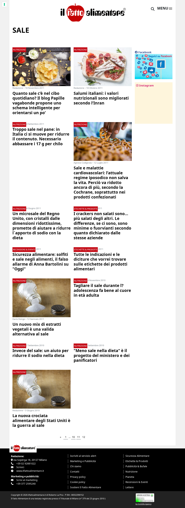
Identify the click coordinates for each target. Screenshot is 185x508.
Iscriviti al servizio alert (83, 456)
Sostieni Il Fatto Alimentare (85, 487)
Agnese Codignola (83, 162)
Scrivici (20, 467)
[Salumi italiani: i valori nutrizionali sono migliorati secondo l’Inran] (103, 66)
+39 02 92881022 (26, 463)
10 (73, 437)
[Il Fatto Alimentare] (92, 12)
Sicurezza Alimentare (137, 456)
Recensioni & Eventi (136, 482)
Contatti (74, 471)
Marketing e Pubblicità (83, 461)
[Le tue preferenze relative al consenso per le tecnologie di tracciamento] (4, 4)
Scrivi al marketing (27, 480)
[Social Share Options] (138, 120)
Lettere (129, 487)
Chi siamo (75, 466)
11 (78, 437)
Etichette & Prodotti (136, 461)
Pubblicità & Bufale (136, 466)
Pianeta (129, 477)
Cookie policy (77, 482)
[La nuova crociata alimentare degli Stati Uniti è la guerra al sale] (41, 389)
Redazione (17, 87)
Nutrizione (131, 471)
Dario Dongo (18, 319)
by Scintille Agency (143, 504)
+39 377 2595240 (26, 483)
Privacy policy (78, 477)
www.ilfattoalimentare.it (30, 471)
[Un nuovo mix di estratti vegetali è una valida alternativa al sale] (41, 297)
